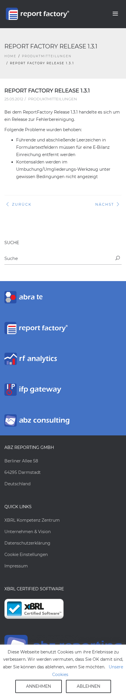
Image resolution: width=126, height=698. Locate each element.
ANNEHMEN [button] (38, 686)
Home (10, 56)
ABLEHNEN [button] (88, 686)
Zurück (22, 204)
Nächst (104, 204)
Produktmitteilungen (46, 56)
